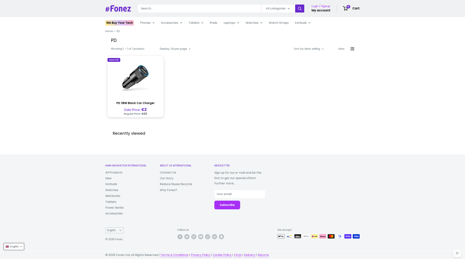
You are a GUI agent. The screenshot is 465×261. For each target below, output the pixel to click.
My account (321, 10)
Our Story (166, 178)
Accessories (169, 23)
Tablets (194, 23)
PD (118, 31)
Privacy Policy (200, 255)
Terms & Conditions (174, 255)
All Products (113, 172)
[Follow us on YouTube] (200, 236)
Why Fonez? (168, 190)
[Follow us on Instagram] (193, 236)
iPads (213, 23)
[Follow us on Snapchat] (221, 236)
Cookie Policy (222, 255)
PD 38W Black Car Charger (135, 103)
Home (109, 31)
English (111, 230)
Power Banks (114, 208)
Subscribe (227, 205)
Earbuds (301, 23)
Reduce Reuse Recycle (176, 184)
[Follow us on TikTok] (207, 236)
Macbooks (112, 196)
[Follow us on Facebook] (180, 236)
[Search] (299, 9)
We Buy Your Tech (119, 23)
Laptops (229, 23)
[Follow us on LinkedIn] (214, 236)
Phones (145, 23)
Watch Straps (279, 23)
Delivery (249, 255)
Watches (252, 23)
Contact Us (168, 172)
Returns (263, 255)
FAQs (237, 255)
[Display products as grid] (352, 48)
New (108, 178)
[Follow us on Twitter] (186, 236)
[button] (14, 246)
